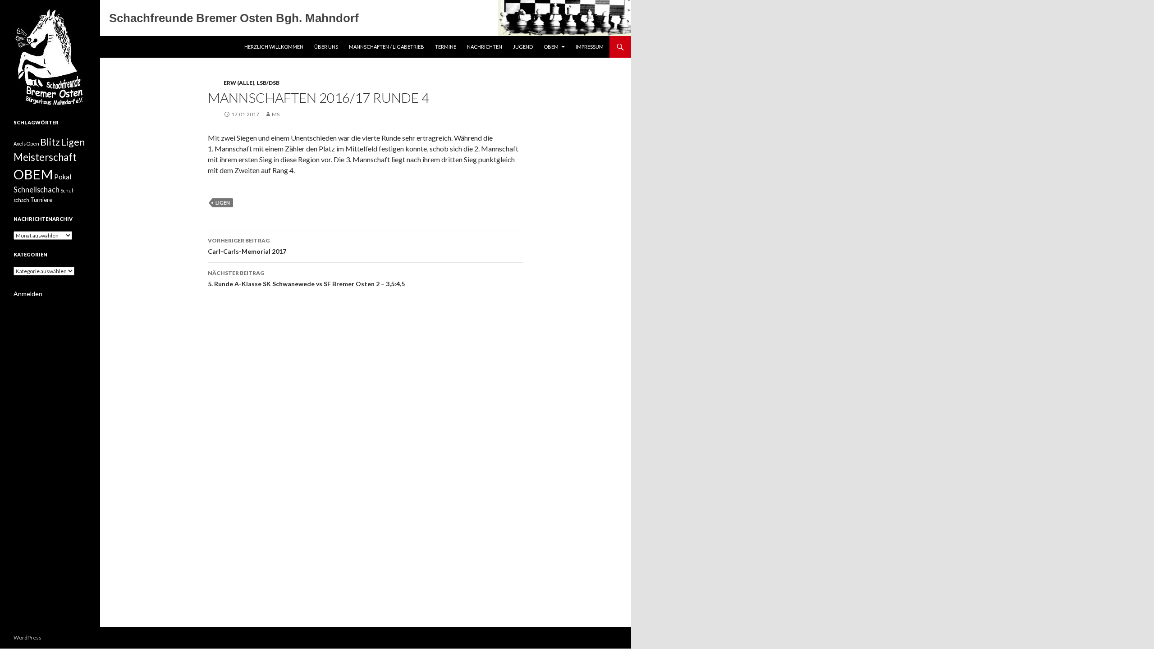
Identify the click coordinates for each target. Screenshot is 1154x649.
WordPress (27, 637)
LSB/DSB (267, 82)
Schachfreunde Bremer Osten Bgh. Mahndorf (234, 18)
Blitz (50, 142)
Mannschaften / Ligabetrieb (386, 47)
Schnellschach (37, 189)
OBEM (551, 47)
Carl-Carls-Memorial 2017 (247, 246)
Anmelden (28, 293)
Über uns (326, 47)
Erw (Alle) (239, 82)
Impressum (590, 47)
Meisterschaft (45, 157)
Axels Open (26, 143)
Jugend (523, 47)
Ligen (222, 203)
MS (275, 114)
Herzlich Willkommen (273, 47)
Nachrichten (484, 47)
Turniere (41, 199)
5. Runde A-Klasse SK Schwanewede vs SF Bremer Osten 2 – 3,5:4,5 (306, 279)
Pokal (62, 177)
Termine (445, 47)
